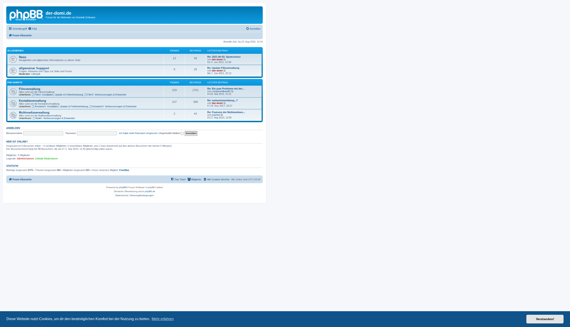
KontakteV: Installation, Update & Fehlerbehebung (61, 106)
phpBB (122, 187)
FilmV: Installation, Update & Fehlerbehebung (59, 94)
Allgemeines (15, 50)
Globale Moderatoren (46, 158)
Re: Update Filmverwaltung (223, 68)
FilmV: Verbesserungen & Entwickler (106, 94)
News (22, 57)
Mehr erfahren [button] (163, 319)
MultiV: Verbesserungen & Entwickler (55, 118)
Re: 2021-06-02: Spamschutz (224, 56)
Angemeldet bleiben (170, 133)
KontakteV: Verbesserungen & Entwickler (114, 106)
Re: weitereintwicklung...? (222, 100)
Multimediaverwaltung (34, 112)
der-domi (217, 59)
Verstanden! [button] (545, 319)
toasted (216, 115)
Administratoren (25, 158)
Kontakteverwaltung (32, 100)
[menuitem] (32, 28)
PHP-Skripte (14, 82)
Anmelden (13, 128)
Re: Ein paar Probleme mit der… (226, 88)
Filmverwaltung (29, 89)
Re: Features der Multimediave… (226, 112)
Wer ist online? (17, 141)
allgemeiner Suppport (34, 68)
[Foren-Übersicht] (26, 14)
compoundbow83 (221, 91)
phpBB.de (150, 191)
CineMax (124, 170)
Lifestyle (35, 74)
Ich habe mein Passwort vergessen (138, 133)
